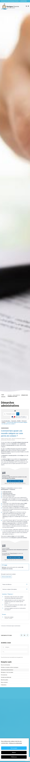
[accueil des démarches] (15, 410)
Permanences (4, 674)
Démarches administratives (7, 669)
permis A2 (16, 506)
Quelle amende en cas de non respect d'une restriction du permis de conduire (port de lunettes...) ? (15, 602)
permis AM (4, 499)
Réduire (14, 752)
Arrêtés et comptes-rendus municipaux (9, 667)
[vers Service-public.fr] (19, 417)
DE (10, 516)
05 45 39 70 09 (24, 1)
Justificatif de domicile (7, 493)
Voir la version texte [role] (6, 576)
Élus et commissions (5, 664)
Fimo (18, 513)
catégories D (5, 516)
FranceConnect (23, 459)
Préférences (14, 756)
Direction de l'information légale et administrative (11, 625)
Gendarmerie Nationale (6, 677)
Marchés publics (4, 679)
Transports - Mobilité (16, 420)
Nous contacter (4, 682)
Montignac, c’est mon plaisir (7, 672)
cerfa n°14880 (23, 503)
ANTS (4, 456)
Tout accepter (14, 748)
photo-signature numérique (9, 494)
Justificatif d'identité (6, 491)
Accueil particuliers (6, 420)
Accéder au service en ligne (14, 481)
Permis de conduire (9, 617)
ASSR (13, 499)
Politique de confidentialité (15, 743)
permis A (22, 506)
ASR (26, 499)
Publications (3, 684)
